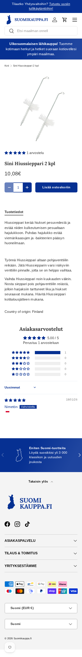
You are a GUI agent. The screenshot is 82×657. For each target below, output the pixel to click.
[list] (41, 108)
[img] (15, 400)
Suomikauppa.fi (22, 638)
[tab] (14, 212)
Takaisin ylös (38, 481)
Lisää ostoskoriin (56, 187)
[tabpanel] (41, 261)
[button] (65, 20)
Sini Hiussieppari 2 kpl (26, 66)
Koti (7, 66)
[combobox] (41, 30)
